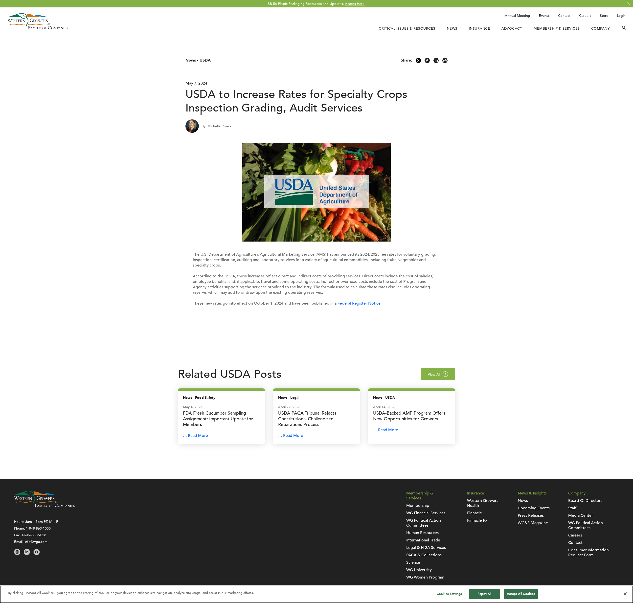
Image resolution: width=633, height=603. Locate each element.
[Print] (445, 61)
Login (621, 15)
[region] (316, 594)
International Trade (423, 540)
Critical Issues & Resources (407, 28)
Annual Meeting (517, 15)
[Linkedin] (436, 61)
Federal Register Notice (359, 303)
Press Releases (531, 515)
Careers (585, 15)
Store (604, 15)
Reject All (484, 594)
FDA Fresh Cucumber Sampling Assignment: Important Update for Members (218, 418)
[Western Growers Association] (37, 27)
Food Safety (205, 397)
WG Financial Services (425, 513)
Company (600, 28)
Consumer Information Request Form (588, 553)
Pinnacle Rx (477, 520)
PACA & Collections (424, 555)
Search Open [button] (624, 28)
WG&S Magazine (533, 522)
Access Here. (355, 3)
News (452, 28)
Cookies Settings (449, 594)
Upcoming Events (534, 508)
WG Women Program (425, 577)
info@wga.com (35, 541)
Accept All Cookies (521, 594)
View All (434, 374)
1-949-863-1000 (38, 528)
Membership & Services (557, 28)
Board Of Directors (585, 500)
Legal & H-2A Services (426, 547)
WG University (419, 569)
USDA (205, 60)
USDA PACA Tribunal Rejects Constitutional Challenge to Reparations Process (307, 418)
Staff (572, 508)
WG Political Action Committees (423, 523)
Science (413, 562)
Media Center (580, 515)
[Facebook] (427, 61)
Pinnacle (474, 513)
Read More (198, 435)
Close (628, 3)
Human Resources (422, 532)
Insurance (479, 28)
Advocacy (511, 28)
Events (544, 15)
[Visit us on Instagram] (17, 554)
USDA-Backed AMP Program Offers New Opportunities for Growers (409, 416)
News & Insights (532, 493)
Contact (564, 15)
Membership (417, 505)
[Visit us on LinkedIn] (27, 554)
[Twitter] (418, 61)
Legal (294, 397)
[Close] (625, 593)
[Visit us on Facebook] (36, 554)
